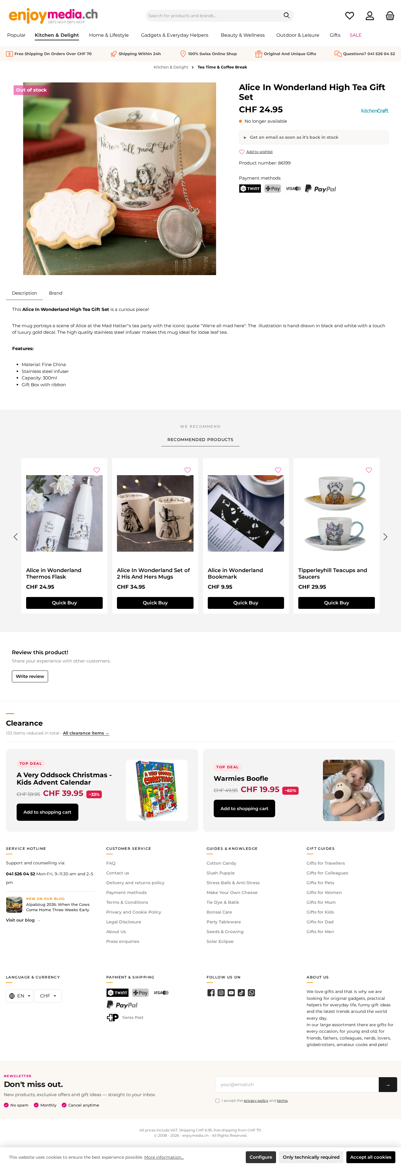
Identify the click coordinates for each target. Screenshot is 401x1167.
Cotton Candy (221, 863)
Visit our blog (20, 920)
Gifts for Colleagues (327, 873)
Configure (261, 1157)
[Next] (385, 535)
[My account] (369, 16)
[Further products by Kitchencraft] (375, 110)
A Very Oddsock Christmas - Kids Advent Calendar (64, 778)
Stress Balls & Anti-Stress (233, 882)
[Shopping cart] (388, 16)
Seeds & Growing (225, 931)
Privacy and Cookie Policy (133, 912)
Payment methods (126, 892)
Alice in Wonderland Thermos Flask (53, 573)
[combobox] (212, 16)
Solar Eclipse (220, 941)
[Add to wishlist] (97, 470)
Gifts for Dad (320, 921)
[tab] (24, 293)
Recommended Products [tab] (200, 439)
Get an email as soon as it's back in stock (293, 137)
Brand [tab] (55, 293)
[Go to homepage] (53, 15)
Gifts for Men (320, 931)
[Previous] (15, 535)
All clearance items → (86, 733)
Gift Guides (321, 848)
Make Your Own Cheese (232, 892)
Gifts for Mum (321, 902)
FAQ (110, 863)
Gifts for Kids (320, 912)
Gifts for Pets (320, 882)
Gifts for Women (324, 892)
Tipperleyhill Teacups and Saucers (332, 573)
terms (282, 1100)
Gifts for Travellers (326, 863)
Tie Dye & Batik (223, 902)
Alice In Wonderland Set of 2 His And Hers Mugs (153, 573)
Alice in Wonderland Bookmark (235, 573)
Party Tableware (224, 921)
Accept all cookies (371, 1157)
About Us (116, 931)
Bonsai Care (219, 912)
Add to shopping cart (47, 812)
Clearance (24, 723)
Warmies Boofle (241, 778)
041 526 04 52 (20, 874)
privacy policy (256, 1100)
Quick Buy (64, 603)
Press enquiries (122, 941)
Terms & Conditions (127, 902)
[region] (119, 178)
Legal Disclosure (123, 921)
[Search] (287, 16)
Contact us (117, 873)
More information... (164, 1157)
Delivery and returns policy (135, 882)
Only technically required (311, 1157)
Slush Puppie (221, 873)
